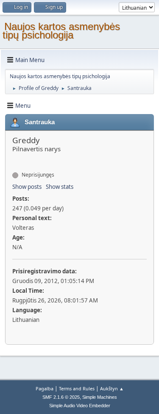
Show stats (59, 187)
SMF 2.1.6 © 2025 (61, 397)
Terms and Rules (77, 388)
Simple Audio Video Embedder (79, 405)
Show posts (27, 187)
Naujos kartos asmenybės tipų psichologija (61, 31)
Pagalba (44, 388)
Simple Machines (99, 397)
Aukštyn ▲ (112, 388)
